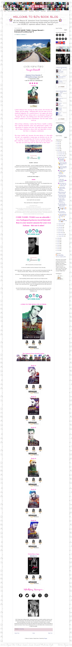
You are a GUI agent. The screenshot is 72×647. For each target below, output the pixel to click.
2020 (58, 238)
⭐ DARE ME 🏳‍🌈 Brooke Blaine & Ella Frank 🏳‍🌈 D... (62, 220)
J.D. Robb (60, 110)
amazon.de (37, 11)
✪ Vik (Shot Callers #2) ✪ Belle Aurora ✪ (62, 176)
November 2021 (61, 153)
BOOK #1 (33, 556)
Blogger (45, 638)
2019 (58, 240)
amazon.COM (43, 11)
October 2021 (61, 155)
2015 (58, 247)
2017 (58, 243)
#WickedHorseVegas (31, 77)
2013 (58, 250)
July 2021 (60, 225)
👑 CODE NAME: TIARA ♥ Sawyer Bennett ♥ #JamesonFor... (61, 189)
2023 (58, 147)
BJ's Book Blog (60, 255)
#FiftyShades (31, 11)
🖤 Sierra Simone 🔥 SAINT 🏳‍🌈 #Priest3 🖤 (62, 208)
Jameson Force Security (33, 75)
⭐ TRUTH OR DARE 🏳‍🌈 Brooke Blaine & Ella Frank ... (62, 163)
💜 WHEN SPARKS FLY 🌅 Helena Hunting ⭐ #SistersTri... (62, 172)
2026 (58, 141)
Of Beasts (60, 81)
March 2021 (60, 232)
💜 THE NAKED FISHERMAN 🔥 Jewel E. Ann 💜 (61, 160)
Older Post (50, 633)
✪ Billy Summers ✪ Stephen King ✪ (62, 193)
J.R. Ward (60, 100)
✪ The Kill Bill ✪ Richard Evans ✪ (62, 212)
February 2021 (61, 234)
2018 (58, 241)
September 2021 (61, 157)
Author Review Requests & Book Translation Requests (17, 11)
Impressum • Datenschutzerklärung (53, 11)
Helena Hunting (61, 77)
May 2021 (60, 229)
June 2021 (60, 227)
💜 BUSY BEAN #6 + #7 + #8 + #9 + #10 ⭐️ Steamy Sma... (62, 184)
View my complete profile (61, 256)
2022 (58, 148)
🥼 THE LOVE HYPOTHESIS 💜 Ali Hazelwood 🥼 (62, 180)
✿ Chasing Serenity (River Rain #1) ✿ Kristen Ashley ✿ (62, 196)
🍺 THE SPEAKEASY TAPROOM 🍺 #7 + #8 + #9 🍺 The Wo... (62, 216)
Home (5, 11)
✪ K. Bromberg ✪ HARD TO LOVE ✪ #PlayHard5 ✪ (62, 205)
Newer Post (17, 633)
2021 (58, 150)
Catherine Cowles (61, 105)
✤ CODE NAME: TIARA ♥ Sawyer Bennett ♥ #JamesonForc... (61, 200)
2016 (58, 245)
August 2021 (60, 223)
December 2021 (61, 152)
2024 (58, 145)
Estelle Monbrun (61, 72)
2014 (58, 248)
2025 (58, 143)
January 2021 (61, 236)
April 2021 (60, 230)
